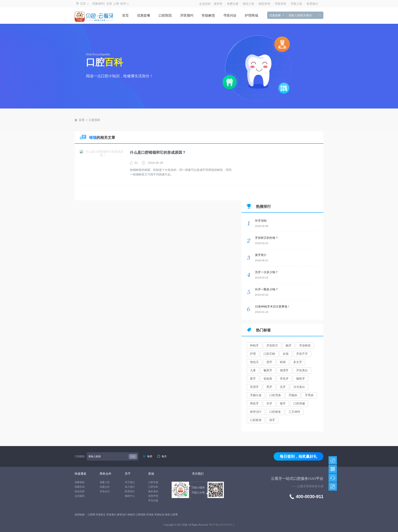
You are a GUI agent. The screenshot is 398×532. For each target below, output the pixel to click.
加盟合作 (105, 486)
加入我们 (130, 486)
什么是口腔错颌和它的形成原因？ (158, 152)
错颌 (283, 362)
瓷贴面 (267, 378)
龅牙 (288, 345)
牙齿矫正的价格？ (266, 237)
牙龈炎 (293, 395)
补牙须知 (261, 220)
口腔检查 (256, 420)
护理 (253, 353)
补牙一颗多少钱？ (266, 289)
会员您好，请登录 (210, 3)
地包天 (254, 362)
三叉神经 (294, 411)
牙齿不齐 (302, 353)
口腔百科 (94, 120)
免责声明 (153, 496)
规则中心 (130, 496)
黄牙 (253, 378)
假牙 (272, 420)
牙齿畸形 (305, 345)
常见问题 (153, 500)
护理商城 (251, 15)
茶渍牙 (254, 386)
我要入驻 (105, 482)
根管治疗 (256, 411)
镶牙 (283, 403)
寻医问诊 (230, 15)
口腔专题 (153, 482)
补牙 (269, 403)
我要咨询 (80, 486)
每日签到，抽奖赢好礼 (298, 456)
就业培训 (80, 491)
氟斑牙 (267, 370)
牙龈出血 (256, 395)
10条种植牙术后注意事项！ (272, 306)
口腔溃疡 (275, 395)
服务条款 (153, 491)
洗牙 (283, 386)
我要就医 (80, 482)
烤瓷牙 (254, 403)
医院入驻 (248, 3)
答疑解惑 (208, 15)
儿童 (253, 370)
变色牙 (284, 378)
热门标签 (263, 330)
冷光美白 (299, 386)
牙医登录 (280, 3)
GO (133, 456)
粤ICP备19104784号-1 (221, 524)
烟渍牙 (284, 370)
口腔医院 (165, 15)
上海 (116, 3)
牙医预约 (186, 15)
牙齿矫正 (272, 345)
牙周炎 (309, 395)
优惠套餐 (143, 15)
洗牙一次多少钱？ (266, 272)
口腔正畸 (269, 353)
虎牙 (269, 362)
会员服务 (80, 496)
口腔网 (92, 514)
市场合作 (105, 491)
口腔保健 (299, 403)
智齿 (167, 514)
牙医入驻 (296, 3)
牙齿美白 (302, 370)
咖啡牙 (300, 378)
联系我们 (312, 3)
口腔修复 (275, 411)
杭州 (123, 3)
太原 (109, 3)
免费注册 (232, 3)
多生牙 (297, 362)
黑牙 (269, 386)
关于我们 (130, 482)
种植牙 (254, 345)
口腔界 (174, 514)
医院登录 (264, 3)
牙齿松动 (159, 514)
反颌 (286, 353)
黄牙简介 (261, 255)
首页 (125, 15)
